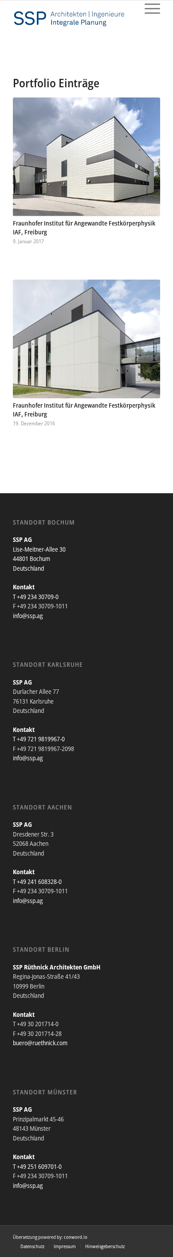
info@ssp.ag (28, 615)
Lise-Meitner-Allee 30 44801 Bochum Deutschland (39, 558)
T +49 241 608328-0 (37, 881)
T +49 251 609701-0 (37, 1166)
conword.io (75, 1237)
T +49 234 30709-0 (36, 596)
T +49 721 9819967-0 (39, 739)
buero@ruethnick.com (40, 1043)
